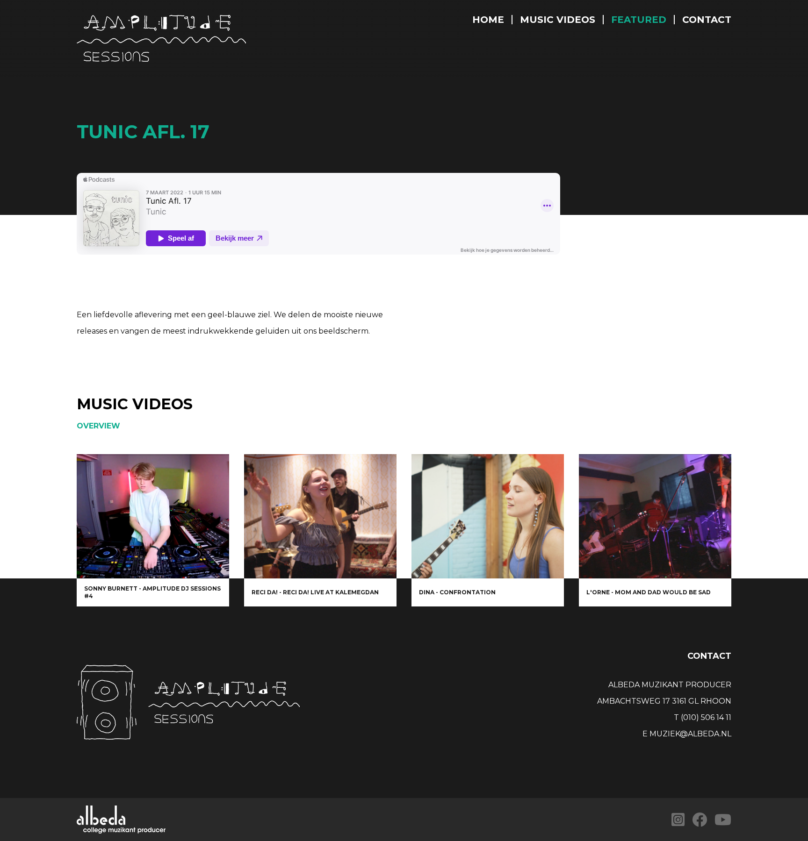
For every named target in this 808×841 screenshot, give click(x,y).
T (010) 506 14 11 (702, 717)
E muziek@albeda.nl (686, 733)
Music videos (557, 19)
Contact (706, 19)
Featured (638, 19)
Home (488, 19)
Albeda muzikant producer (669, 684)
